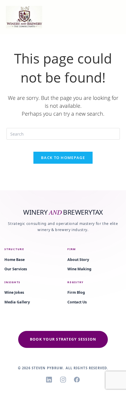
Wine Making (79, 268)
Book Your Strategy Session (63, 339)
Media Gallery (17, 302)
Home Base (14, 259)
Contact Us (77, 302)
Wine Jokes (14, 292)
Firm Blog (76, 292)
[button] (106, 17)
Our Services (15, 268)
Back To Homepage (63, 157)
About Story (78, 259)
